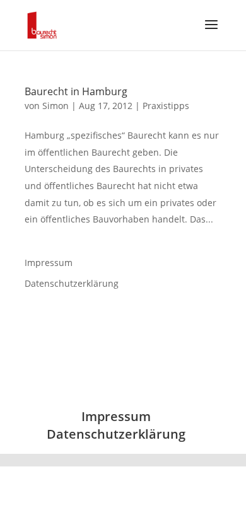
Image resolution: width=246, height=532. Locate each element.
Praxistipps (166, 106)
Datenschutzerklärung (72, 283)
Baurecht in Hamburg (76, 91)
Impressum (49, 263)
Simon (55, 106)
